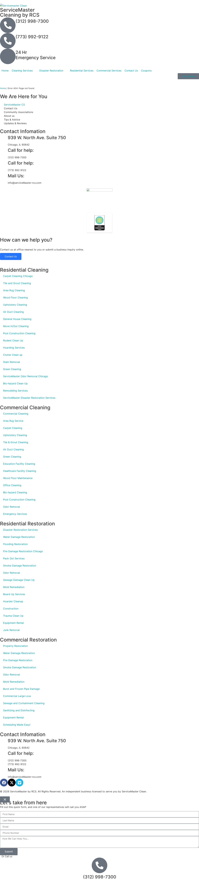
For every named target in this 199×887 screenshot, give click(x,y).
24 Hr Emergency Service (36, 55)
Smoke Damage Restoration (19, 565)
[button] (24, 70)
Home (3, 88)
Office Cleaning (12, 485)
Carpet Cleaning (12, 427)
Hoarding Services (14, 347)
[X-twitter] (12, 782)
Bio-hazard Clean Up (15, 383)
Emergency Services (15, 513)
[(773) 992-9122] (8, 41)
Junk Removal (11, 630)
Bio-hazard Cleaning (15, 492)
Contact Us (11, 256)
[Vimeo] (19, 782)
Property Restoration (15, 645)
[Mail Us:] (4, 176)
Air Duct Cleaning (13, 311)
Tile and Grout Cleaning (17, 283)
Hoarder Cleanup (13, 601)
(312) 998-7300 (32, 21)
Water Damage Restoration (19, 536)
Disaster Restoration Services (20, 529)
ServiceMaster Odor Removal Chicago (25, 376)
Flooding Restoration (15, 544)
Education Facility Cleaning (19, 463)
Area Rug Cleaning (14, 290)
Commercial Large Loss (17, 696)
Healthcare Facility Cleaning (19, 470)
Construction (10, 608)
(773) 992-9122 (32, 36)
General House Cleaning (17, 319)
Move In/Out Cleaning (16, 326)
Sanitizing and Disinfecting (19, 710)
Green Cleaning (12, 369)
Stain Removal (11, 361)
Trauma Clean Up (13, 615)
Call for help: (21, 150)
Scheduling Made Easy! (16, 724)
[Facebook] (4, 782)
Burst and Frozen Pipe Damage (21, 688)
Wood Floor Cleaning (15, 297)
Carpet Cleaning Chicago (18, 276)
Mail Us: (16, 175)
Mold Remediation (13, 587)
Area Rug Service (13, 420)
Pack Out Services (14, 558)
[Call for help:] (4, 150)
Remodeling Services (15, 390)
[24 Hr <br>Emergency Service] (8, 56)
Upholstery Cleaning (15, 304)
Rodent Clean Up (13, 340)
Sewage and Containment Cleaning (23, 703)
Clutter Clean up (12, 354)
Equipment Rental (13, 622)
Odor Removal (11, 506)
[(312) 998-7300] (8, 25)
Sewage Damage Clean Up (19, 579)
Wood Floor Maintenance (17, 478)
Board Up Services (14, 594)
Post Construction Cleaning (19, 333)
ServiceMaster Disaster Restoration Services (29, 397)
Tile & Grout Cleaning (15, 442)
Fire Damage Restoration (17, 660)
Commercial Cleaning (15, 413)
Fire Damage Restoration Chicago (23, 551)
